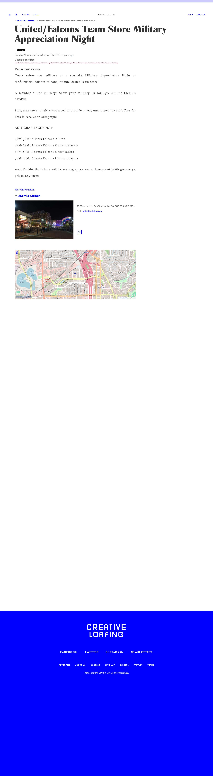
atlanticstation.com (92, 211)
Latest (35, 15)
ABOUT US (80, 665)
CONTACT (95, 665)
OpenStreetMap (124, 298)
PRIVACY (138, 665)
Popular (25, 15)
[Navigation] (8, 15)
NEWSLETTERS (142, 652)
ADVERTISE (64, 665)
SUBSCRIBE (201, 15)
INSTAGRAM (115, 652)
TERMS (150, 665)
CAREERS (124, 665)
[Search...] (16, 15)
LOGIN (190, 15)
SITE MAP (110, 665)
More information (25, 189)
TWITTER (92, 652)
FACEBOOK (68, 652)
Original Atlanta (106, 15)
